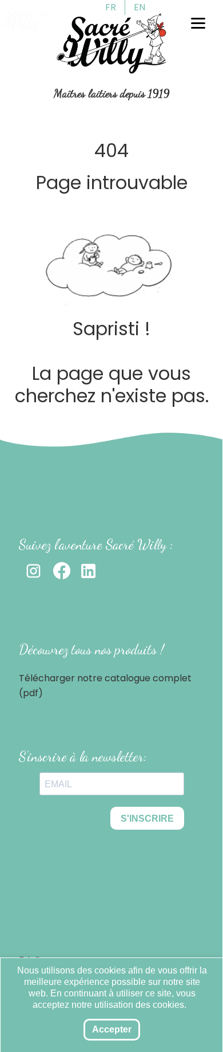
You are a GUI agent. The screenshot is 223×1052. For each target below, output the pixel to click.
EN (139, 7)
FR (110, 7)
